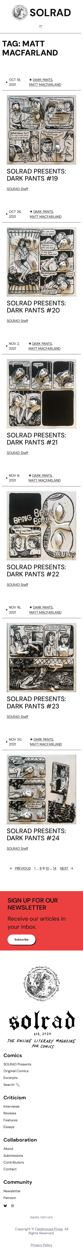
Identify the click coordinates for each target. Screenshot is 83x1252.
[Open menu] (40, 26)
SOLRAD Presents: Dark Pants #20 (36, 307)
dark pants (42, 79)
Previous (20, 868)
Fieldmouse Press (49, 1229)
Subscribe (21, 939)
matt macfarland (45, 84)
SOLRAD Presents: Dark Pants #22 (36, 570)
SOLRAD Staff (17, 189)
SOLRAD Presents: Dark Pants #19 (36, 175)
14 (54, 868)
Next (66, 868)
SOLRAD (50, 12)
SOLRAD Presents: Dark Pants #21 (36, 439)
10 (47, 868)
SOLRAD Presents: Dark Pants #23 (36, 702)
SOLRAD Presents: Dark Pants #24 (36, 834)
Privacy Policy (41, 1245)
